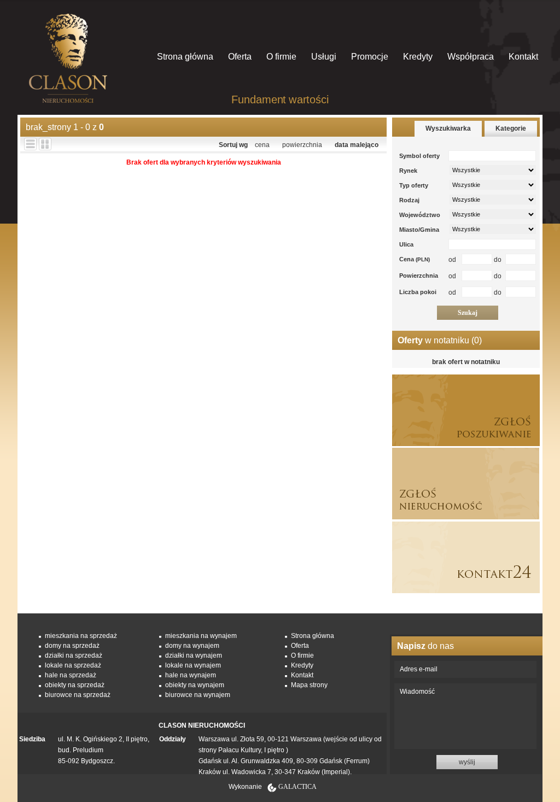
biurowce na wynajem (197, 695)
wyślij (467, 762)
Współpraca (470, 56)
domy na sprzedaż (72, 645)
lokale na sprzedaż (73, 665)
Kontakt (523, 56)
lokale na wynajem (193, 665)
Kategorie (510, 128)
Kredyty (418, 56)
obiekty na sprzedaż (74, 685)
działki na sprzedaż (73, 655)
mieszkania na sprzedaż (81, 636)
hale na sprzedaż (70, 675)
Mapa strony (309, 685)
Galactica (297, 787)
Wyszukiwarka (448, 128)
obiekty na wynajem (194, 685)
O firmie (281, 56)
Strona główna (185, 56)
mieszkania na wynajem (201, 636)
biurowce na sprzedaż (77, 695)
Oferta (240, 56)
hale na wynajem (190, 675)
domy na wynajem (192, 645)
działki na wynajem (193, 655)
